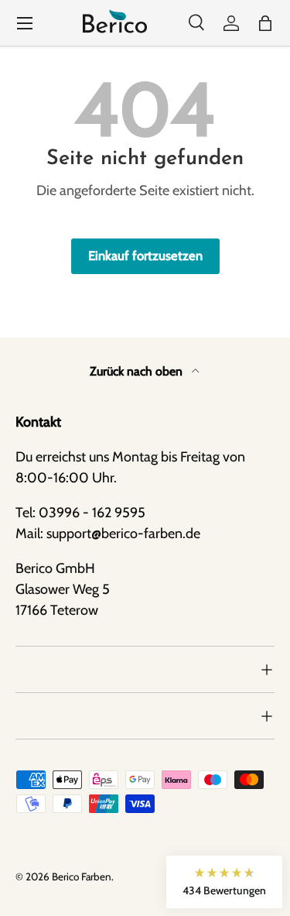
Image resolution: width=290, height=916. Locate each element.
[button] (265, 23)
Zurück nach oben (138, 371)
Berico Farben (81, 876)
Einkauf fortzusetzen (145, 255)
